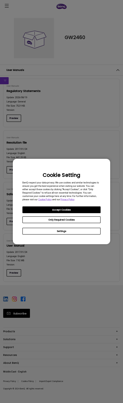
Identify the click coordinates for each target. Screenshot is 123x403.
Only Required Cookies (61, 219)
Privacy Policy (67, 199)
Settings (61, 231)
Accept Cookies (61, 209)
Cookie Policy (45, 199)
